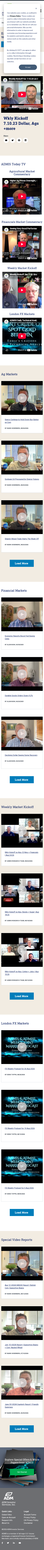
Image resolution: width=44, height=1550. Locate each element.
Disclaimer (28, 1523)
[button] (6, 140)
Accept (28, 67)
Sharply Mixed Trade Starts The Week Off (22, 539)
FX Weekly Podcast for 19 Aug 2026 (20, 1128)
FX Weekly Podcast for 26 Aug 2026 (20, 1069)
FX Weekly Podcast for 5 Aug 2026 (19, 1188)
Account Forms (30, 1515)
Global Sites (7, 1515)
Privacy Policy (30, 1517)
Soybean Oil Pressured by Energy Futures (22, 479)
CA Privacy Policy (31, 1520)
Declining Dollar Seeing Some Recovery (21, 755)
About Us (5, 1523)
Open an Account (8, 1517)
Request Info (7, 1520)
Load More (21, 563)
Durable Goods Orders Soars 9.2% (19, 696)
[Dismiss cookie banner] (36, 8)
